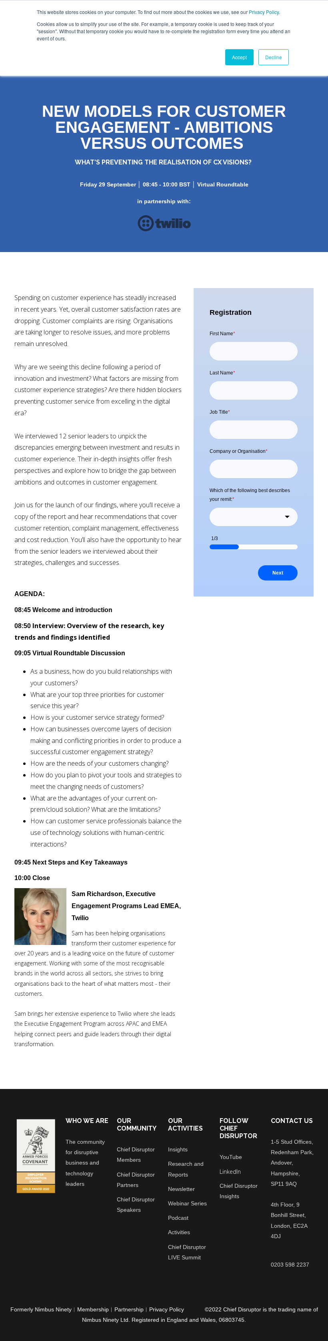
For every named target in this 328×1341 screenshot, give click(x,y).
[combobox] (254, 517)
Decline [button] (273, 57)
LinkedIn (230, 1171)
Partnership (129, 1309)
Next (277, 573)
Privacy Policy (264, 11)
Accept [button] (239, 57)
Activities (179, 1232)
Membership (93, 1309)
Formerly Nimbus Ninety (41, 1309)
